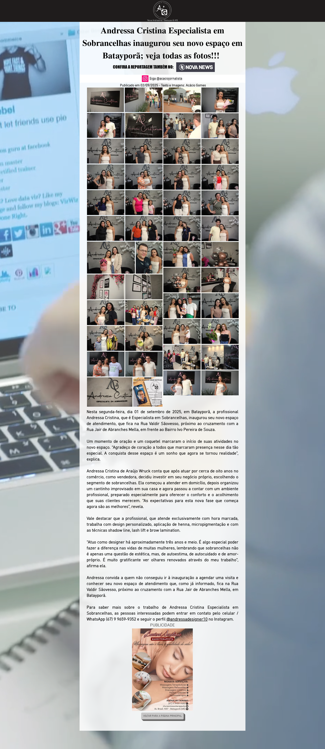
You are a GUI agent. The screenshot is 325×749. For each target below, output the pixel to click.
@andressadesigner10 (187, 619)
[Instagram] (145, 78)
